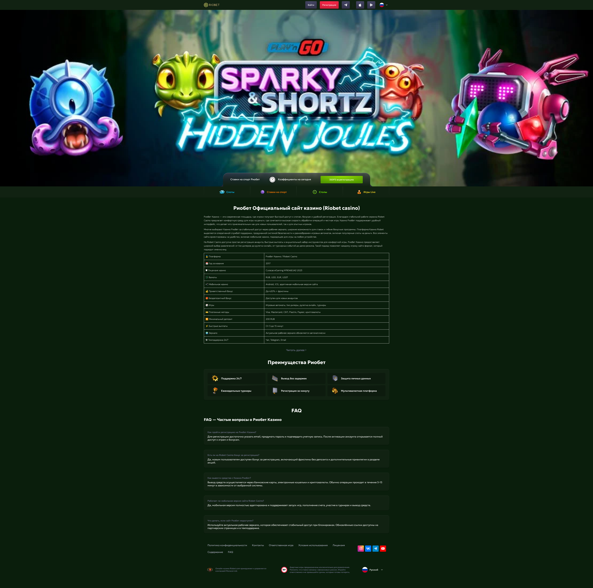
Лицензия (339, 545)
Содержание (215, 552)
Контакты (258, 545)
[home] (211, 5)
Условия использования (313, 545)
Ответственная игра (281, 545)
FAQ (230, 552)
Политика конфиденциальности (227, 545)
